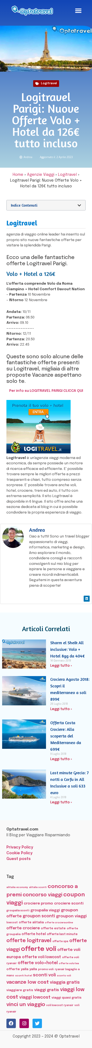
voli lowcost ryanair (59, 1005)
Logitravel (49, 83)
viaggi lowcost (34, 997)
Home (18, 175)
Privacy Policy (19, 847)
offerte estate (53, 928)
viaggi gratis (46, 990)
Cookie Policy (19, 853)
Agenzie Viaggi (40, 175)
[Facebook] (11, 1023)
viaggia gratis (65, 982)
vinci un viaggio (25, 1004)
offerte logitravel (28, 940)
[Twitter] (37, 1023)
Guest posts (18, 859)
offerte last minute (62, 934)
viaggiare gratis (19, 990)
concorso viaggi (42, 895)
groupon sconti (39, 916)
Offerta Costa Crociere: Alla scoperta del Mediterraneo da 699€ (65, 736)
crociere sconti (68, 903)
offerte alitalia (31, 922)
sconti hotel (23, 975)
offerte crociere (23, 928)
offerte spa (60, 941)
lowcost (12, 922)
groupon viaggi (71, 916)
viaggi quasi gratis (67, 997)
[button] (78, 11)
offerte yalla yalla (21, 969)
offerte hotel (34, 934)
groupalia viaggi (45, 910)
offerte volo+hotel (38, 963)
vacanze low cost (27, 982)
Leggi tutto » (61, 666)
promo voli (46, 969)
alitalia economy (17, 887)
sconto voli (64, 976)
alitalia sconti (38, 887)
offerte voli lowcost (41, 957)
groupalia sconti (17, 910)
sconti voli (44, 975)
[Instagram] (24, 1023)
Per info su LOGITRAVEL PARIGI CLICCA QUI (46, 391)
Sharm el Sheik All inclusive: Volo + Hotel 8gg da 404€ (67, 649)
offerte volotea (69, 963)
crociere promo (38, 903)
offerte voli (38, 949)
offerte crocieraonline (59, 923)
